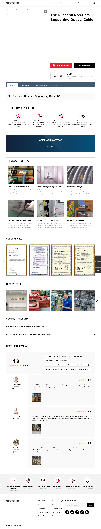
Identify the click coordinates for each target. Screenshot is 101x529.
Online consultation (63, 65)
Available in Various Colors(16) (80, 369)
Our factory (55, 516)
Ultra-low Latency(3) (62, 360)
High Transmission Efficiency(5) (55, 365)
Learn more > (50, 146)
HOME (8, 10)
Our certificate (56, 512)
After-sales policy (57, 508)
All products (37, 3)
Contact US (75, 3)
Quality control (56, 505)
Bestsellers (25, 85)
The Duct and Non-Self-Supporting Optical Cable (40, 10)
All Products (14, 10)
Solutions (50, 3)
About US (62, 3)
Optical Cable (22, 10)
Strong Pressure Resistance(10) (72, 356)
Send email (86, 65)
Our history (41, 508)
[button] (97, 300)
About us (41, 505)
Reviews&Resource (41, 85)
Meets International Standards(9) (78, 365)
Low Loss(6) (49, 360)
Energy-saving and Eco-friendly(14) (56, 369)
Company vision (43, 512)
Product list (12, 85)
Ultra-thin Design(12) (51, 356)
